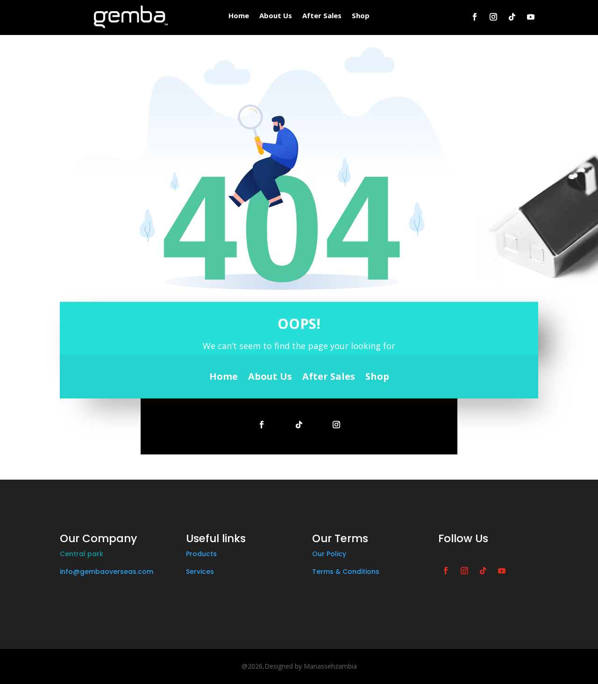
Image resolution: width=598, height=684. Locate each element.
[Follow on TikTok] (512, 16)
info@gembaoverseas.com (106, 571)
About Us (275, 16)
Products (201, 553)
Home (238, 16)
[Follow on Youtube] (530, 16)
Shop (361, 16)
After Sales (322, 16)
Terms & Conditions (345, 571)
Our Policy (329, 553)
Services (200, 571)
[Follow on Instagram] (493, 16)
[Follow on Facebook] (474, 16)
